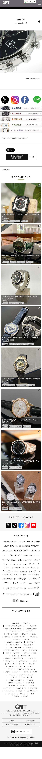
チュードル (11, 664)
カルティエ (16, 560)
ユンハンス (30, 666)
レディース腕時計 (31, 628)
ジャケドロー (31, 642)
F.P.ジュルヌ (30, 683)
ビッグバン (32, 385)
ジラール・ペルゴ (12, 634)
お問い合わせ (30, 720)
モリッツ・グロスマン (15, 666)
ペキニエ (16, 672)
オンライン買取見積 (12, 724)
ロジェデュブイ (28, 645)
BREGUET (21, 542)
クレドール (27, 623)
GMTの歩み (15, 623)
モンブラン (33, 688)
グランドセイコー (19, 637)
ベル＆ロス (29, 680)
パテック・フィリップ (28, 578)
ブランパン (30, 583)
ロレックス (13, 303)
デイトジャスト (14, 574)
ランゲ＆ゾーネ (19, 588)
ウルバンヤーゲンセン (15, 683)
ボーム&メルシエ (32, 691)
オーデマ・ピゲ (25, 655)
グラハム (22, 693)
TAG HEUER (6, 221)
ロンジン (31, 664)
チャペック (33, 626)
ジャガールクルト (22, 564)
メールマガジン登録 (22, 611)
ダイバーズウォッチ (20, 571)
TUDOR (33, 550)
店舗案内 (11, 720)
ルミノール (21, 262)
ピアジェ (10, 669)
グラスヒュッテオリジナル (21, 639)
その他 (17, 696)
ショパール (11, 685)
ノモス (7, 672)
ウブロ (12, 385)
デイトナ (23, 575)
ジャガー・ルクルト (30, 653)
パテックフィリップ (9, 579)
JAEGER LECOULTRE (23, 546)
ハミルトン (11, 693)
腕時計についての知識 (29, 634)
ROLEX (5, 303)
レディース (13, 677)
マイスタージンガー (15, 647)
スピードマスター (21, 344)
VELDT (32, 693)
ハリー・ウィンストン (26, 674)
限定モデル (30, 262)
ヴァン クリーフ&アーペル (13, 628)
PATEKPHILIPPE (7, 550)
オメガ (12, 344)
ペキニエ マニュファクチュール (15, 626)
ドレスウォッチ (33, 575)
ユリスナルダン (21, 688)
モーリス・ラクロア (15, 631)
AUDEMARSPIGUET (9, 542)
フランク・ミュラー (15, 680)
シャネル (12, 564)
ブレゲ (9, 588)
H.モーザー (8, 688)
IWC (12, 545)
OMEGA (5, 344)
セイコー (26, 568)
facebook (14, 737)
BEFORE (6, 169)
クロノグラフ (27, 560)
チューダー (33, 571)
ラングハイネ (34, 637)
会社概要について (30, 724)
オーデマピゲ (28, 555)
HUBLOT (5, 385)
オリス (21, 691)
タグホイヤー (16, 221)
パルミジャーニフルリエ (14, 642)
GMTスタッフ (36, 78)
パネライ (13, 262)
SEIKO (26, 550)
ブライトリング (19, 583)
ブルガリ (21, 664)
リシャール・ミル (26, 677)
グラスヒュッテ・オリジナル (26, 669)
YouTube (31, 737)
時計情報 (24, 221)
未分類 (25, 696)
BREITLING (30, 542)
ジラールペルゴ (14, 645)
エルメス (7, 637)
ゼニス (33, 568)
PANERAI (5, 262)
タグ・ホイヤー (23, 661)
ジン (32, 685)
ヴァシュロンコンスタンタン (19, 594)
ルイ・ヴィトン (9, 691)
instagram (23, 737)
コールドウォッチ (21, 385)
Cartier (37, 542)
